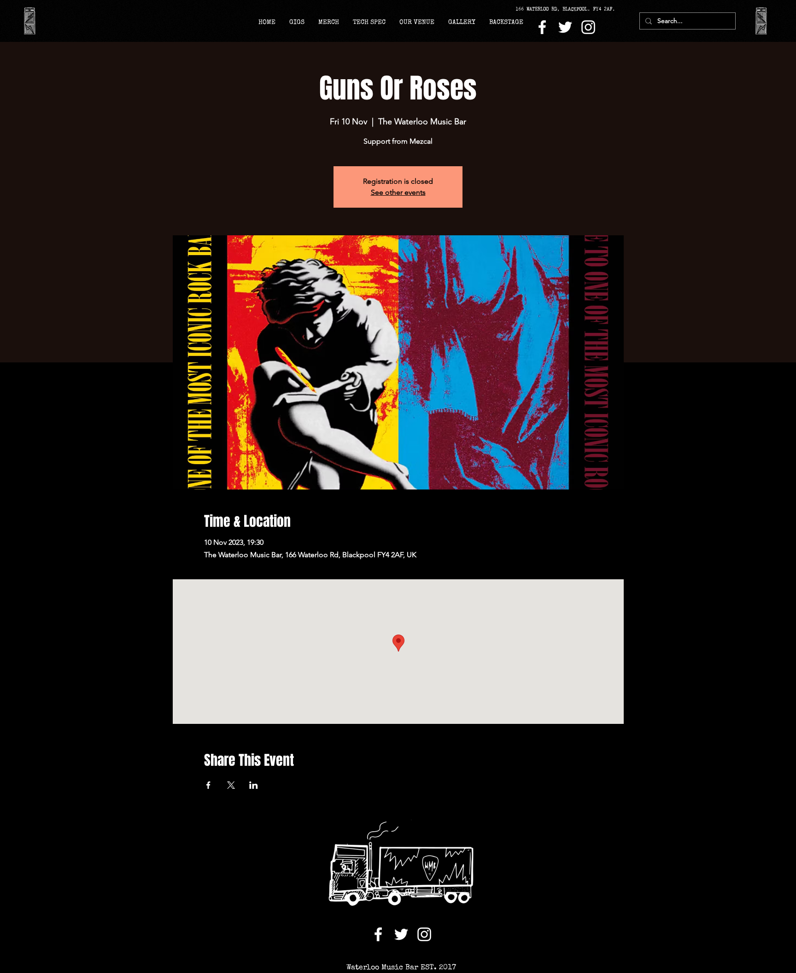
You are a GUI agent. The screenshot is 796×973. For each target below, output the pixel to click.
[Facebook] (542, 27)
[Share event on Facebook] (208, 785)
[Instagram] (588, 27)
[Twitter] (565, 27)
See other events (398, 192)
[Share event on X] (231, 785)
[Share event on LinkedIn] (253, 785)
